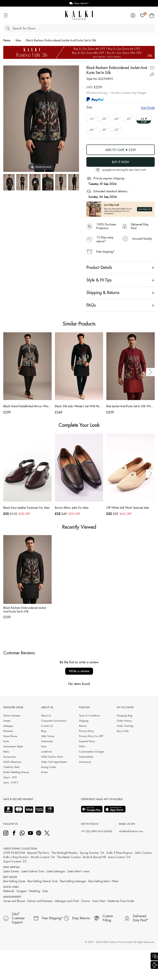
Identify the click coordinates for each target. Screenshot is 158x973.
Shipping (83, 721)
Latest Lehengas (55, 871)
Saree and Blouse (14, 901)
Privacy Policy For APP (91, 736)
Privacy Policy (86, 731)
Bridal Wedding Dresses (16, 772)
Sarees (6, 721)
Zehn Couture (143, 852)
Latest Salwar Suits (32, 871)
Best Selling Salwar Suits (43, 881)
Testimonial (47, 741)
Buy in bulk (123, 731)
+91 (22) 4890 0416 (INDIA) (96, 831)
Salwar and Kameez (39, 901)
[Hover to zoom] (41, 118)
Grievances (85, 762)
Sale (45, 891)
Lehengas (8, 726)
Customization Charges (91, 751)
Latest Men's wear (78, 871)
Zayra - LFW (10, 777)
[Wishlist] (142, 15)
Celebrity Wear (11, 767)
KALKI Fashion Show (52, 757)
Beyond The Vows (38, 852)
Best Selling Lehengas (73, 881)
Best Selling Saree (14, 881)
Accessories (9, 757)
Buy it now (120, 162)
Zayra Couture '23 (15, 861)
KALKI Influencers (12, 762)
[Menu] (5, 15)
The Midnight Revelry (64, 852)
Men (18, 40)
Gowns (85, 901)
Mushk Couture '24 (43, 857)
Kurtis (6, 741)
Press (43, 746)
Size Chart (98, 901)
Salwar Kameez (11, 715)
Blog (43, 731)
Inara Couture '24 (119, 857)
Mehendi (8, 891)
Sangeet (21, 891)
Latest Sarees (11, 871)
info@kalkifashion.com (131, 831)
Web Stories (47, 736)
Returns (83, 726)
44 (142, 118)
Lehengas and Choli (67, 901)
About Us (46, 715)
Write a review (79, 671)
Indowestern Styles (13, 746)
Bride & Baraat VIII (94, 857)
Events (44, 772)
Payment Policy (87, 741)
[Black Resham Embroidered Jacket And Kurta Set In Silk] (9, 182)
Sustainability (86, 757)
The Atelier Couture (69, 857)
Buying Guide (48, 767)
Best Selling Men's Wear (103, 881)
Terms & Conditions (89, 715)
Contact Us (47, 726)
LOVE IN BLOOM (14, 852)
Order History (124, 721)
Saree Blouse (10, 736)
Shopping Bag (124, 715)
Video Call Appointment (54, 762)
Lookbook (46, 751)
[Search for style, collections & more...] (8, 28)
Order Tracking (125, 726)
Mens (6, 751)
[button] (152, 15)
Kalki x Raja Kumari (15, 857)
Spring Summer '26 (92, 852)
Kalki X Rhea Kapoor (120, 852)
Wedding (34, 891)
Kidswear (8, 731)
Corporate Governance (53, 721)
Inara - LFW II (10, 782)
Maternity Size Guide (121, 901)
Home (7, 40)
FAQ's (82, 746)
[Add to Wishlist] (152, 68)
